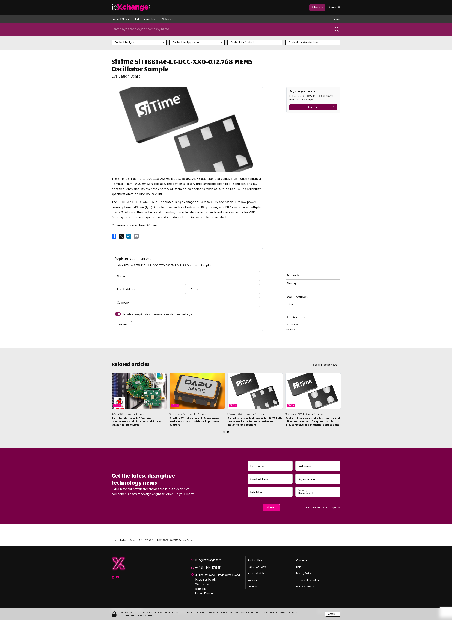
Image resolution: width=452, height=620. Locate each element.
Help (298, 567)
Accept (331, 614)
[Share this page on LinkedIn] (129, 236)
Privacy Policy (303, 573)
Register (312, 107)
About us (253, 587)
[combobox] (139, 42)
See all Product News (325, 365)
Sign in (336, 19)
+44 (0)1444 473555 (208, 568)
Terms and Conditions (308, 580)
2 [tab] (228, 432)
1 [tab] (224, 432)
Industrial (290, 329)
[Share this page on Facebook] (114, 236)
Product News (120, 19)
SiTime (289, 304)
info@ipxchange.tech (208, 560)
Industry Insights (145, 19)
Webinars (167, 19)
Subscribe (317, 7)
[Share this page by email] (136, 236)
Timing (291, 283)
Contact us (302, 560)
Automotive (292, 324)
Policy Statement (306, 587)
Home (114, 540)
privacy (336, 507)
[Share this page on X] (121, 236)
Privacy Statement (146, 615)
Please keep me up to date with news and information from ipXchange (157, 314)
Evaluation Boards (127, 540)
